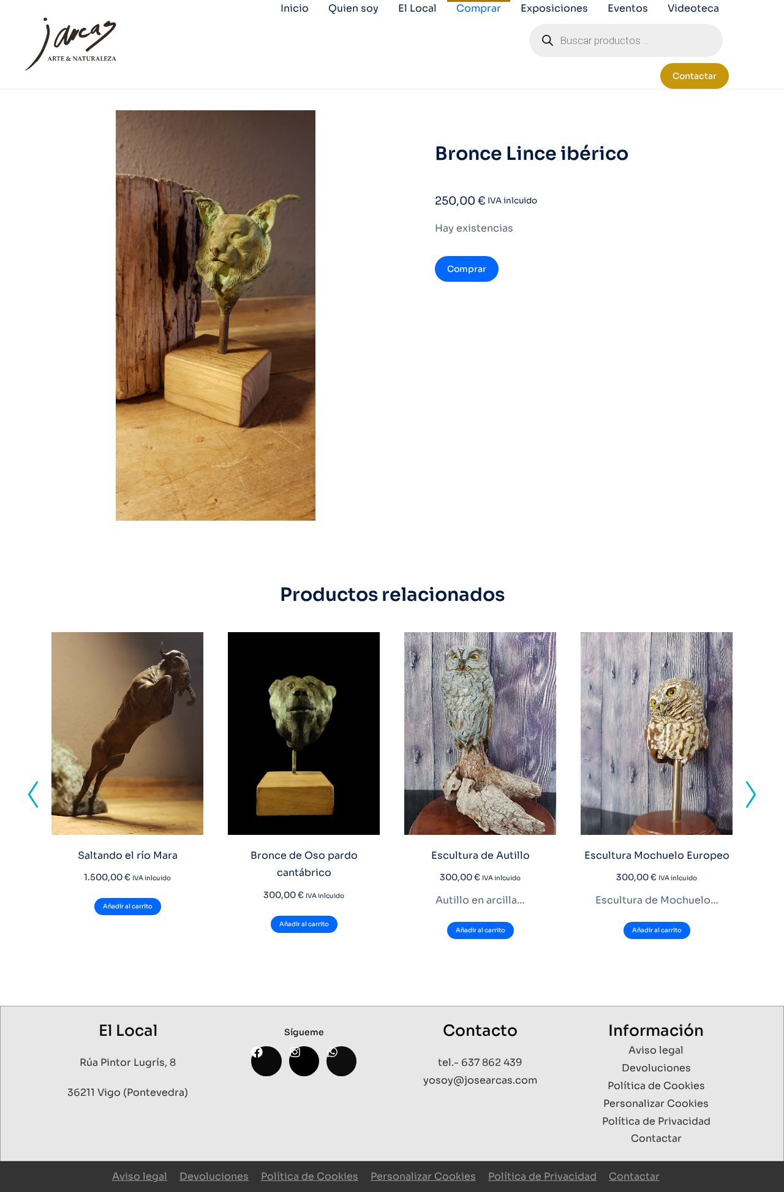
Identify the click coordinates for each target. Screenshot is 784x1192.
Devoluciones (214, 1176)
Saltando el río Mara (128, 855)
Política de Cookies (309, 1176)
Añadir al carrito (128, 906)
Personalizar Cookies (423, 1176)
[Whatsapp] (341, 1061)
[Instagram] (304, 1061)
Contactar (695, 75)
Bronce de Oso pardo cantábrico (304, 864)
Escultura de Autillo (480, 855)
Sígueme (304, 1032)
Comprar (466, 268)
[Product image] (127, 733)
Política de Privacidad (542, 1176)
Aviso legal (139, 1176)
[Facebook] (266, 1061)
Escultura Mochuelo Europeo (656, 855)
